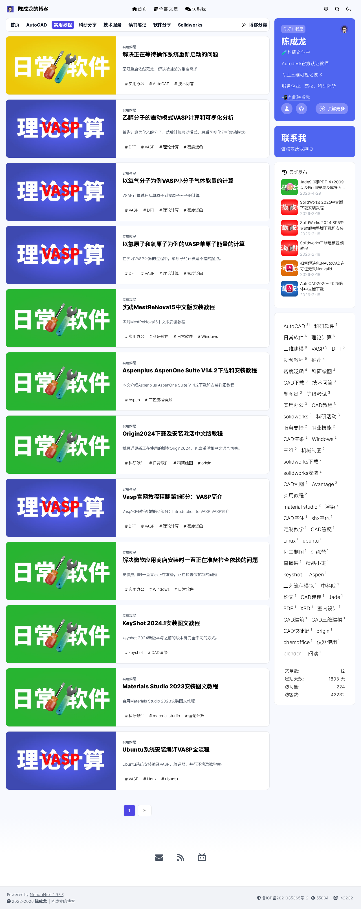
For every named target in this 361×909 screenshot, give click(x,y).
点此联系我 (298, 97)
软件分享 (162, 25)
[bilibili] (202, 858)
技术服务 (113, 25)
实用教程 (63, 25)
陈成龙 (41, 901)
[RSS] (180, 858)
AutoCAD (36, 25)
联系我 (198, 9)
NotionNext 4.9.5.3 (46, 894)
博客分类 (258, 25)
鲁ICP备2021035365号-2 (285, 897)
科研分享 (88, 25)
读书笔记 (137, 25)
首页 (143, 9)
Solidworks (190, 25)
